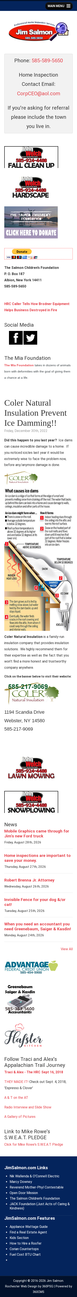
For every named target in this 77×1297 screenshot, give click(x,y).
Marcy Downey (21, 1182)
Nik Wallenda (19, 1176)
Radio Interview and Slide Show (27, 1107)
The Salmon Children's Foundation (35, 1198)
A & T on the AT (16, 1098)
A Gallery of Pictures (20, 1117)
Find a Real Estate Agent (28, 1232)
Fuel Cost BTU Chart (25, 1254)
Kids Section (19, 1238)
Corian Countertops (24, 1249)
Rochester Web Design (21, 1286)
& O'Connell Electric (44, 1176)
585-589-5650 (47, 61)
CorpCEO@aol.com (38, 94)
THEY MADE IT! (16, 1082)
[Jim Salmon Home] (38, 32)
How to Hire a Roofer (25, 1243)
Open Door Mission (24, 1193)
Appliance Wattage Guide (29, 1227)
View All (67, 949)
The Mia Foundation (19, 365)
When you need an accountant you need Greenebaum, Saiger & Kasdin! (37, 926)
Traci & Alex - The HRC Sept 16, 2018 (33, 1072)
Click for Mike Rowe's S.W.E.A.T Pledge (33, 1144)
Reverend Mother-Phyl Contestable (37, 1187)
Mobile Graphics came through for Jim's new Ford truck (36, 833)
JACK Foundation (23, 1204)
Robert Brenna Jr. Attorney (29, 880)
